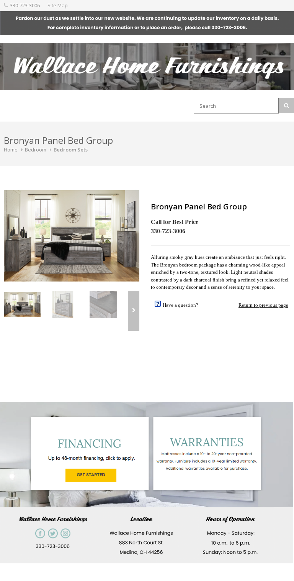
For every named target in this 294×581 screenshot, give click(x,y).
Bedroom (35, 149)
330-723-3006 (25, 5)
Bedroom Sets (71, 149)
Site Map (57, 5)
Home (11, 149)
